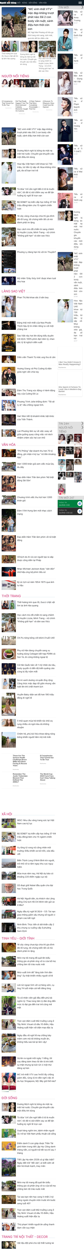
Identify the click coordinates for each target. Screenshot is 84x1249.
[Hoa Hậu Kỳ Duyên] (16, 83)
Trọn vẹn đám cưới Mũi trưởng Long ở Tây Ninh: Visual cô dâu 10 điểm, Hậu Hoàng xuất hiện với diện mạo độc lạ (35, 992)
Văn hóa (43, 3)
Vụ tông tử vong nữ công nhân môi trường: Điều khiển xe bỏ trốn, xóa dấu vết (35, 819)
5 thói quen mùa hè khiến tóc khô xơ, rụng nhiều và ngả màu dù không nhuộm (35, 714)
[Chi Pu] (47, 83)
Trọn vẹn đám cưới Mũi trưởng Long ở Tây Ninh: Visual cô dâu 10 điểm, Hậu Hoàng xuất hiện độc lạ (35, 1181)
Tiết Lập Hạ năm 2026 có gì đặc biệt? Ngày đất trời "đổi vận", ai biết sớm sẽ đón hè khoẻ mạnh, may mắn (35, 1131)
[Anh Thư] (22, 83)
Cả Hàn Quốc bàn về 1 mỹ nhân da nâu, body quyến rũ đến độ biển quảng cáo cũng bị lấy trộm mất (36, 658)
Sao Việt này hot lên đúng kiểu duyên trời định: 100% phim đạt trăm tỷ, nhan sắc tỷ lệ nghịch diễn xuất (35, 329)
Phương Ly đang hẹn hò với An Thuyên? (36, 242)
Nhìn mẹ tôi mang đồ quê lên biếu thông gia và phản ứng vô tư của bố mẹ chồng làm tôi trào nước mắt (36, 929)
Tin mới (64, 7)
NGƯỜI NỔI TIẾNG (66, 405)
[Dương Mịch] (5, 83)
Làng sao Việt (13, 281)
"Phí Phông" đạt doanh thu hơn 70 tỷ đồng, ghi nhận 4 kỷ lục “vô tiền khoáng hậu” (36, 444)
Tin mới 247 (66, 473)
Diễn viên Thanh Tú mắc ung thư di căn (36, 347)
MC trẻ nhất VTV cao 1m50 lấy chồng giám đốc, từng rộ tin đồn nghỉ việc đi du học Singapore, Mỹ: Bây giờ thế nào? (36, 1046)
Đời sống (33, 3)
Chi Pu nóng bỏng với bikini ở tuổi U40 (36, 628)
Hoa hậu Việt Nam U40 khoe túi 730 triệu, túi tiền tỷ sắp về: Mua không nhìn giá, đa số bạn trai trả (36, 157)
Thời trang (11, 586)
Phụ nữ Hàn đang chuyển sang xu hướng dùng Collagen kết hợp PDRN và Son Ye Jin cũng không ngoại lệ (36, 644)
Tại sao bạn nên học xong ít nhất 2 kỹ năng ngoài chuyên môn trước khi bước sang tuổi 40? (36, 1168)
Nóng (24, 3)
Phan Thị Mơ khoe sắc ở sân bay (33, 287)
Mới (18, 3)
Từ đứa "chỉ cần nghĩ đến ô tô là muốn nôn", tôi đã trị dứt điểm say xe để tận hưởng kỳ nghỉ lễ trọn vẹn (35, 182)
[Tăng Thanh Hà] (11, 83)
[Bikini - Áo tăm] (41, 83)
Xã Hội (7, 782)
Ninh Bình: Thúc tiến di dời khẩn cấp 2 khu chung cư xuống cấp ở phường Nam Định (35, 896)
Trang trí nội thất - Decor (25, 1205)
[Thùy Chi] (36, 83)
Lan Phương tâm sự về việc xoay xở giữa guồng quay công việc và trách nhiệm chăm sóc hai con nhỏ (35, 424)
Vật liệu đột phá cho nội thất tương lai (35, 1211)
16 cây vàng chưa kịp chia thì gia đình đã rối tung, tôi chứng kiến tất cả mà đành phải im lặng (35, 209)
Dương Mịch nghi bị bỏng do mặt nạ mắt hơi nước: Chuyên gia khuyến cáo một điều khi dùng (35, 144)
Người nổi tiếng (15, 76)
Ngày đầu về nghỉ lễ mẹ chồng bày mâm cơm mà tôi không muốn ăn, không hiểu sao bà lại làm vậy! (34, 1007)
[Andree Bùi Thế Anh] (29, 83)
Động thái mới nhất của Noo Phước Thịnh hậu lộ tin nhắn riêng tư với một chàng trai (35, 316)
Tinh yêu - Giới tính (18, 907)
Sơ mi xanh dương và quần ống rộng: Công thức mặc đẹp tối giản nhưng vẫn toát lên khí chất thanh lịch (36, 673)
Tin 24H (64, 399)
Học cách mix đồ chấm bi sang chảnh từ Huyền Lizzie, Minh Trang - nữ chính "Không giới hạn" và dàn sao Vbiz (36, 222)
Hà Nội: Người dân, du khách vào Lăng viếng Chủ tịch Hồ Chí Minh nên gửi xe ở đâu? (36, 870)
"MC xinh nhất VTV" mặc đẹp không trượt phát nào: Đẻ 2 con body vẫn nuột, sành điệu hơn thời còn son (41, 18)
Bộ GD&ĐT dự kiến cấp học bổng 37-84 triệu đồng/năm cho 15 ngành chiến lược (36, 195)
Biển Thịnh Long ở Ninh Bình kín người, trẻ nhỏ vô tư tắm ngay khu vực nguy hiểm (36, 832)
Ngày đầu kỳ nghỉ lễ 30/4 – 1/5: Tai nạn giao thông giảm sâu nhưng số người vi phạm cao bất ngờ (36, 883)
